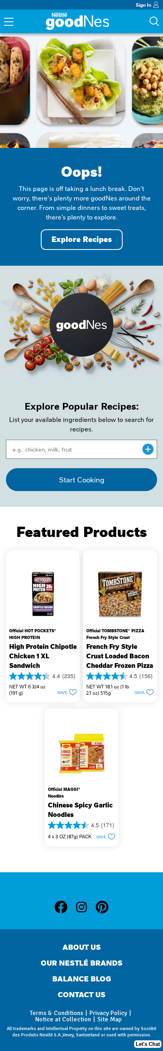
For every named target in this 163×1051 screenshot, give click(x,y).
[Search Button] (154, 21)
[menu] (8, 22)
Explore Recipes (81, 239)
